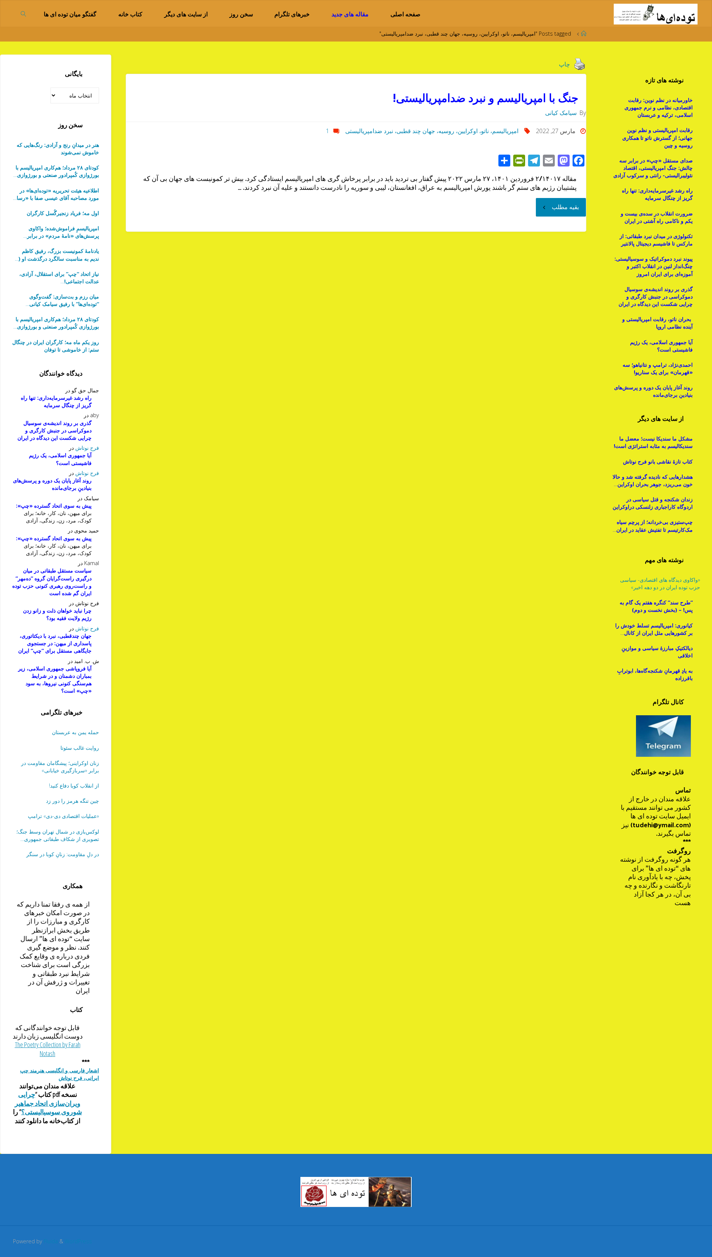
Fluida (50, 1241)
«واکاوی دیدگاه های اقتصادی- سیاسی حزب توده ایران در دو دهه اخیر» (660, 583)
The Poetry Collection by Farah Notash (47, 1049)
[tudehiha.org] (655, 13)
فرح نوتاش (87, 447)
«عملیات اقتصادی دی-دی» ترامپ (63, 815)
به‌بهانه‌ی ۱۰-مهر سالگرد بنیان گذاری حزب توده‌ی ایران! (59, 277)
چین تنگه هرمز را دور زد (72, 800)
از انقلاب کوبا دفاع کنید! (74, 785)
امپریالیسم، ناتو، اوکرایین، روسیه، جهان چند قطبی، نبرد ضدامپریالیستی (431, 131)
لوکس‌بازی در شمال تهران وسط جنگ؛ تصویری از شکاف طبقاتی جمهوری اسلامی (57, 835)
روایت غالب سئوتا (79, 747)
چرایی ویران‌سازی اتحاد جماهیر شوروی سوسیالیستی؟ (48, 1103)
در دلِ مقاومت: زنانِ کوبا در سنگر (62, 854)
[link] (23, 13)
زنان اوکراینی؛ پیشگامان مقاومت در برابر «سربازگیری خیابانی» (60, 766)
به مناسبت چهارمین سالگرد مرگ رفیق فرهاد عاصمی (56, 300)
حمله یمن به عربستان (75, 732)
